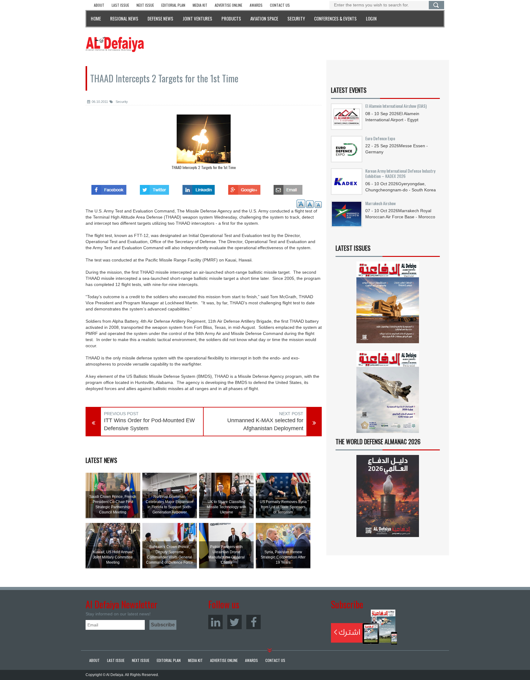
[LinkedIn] (215, 622)
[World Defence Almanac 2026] (388, 496)
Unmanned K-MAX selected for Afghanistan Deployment (265, 424)
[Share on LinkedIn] (198, 188)
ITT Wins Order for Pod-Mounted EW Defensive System (149, 424)
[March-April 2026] (388, 304)
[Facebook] (253, 622)
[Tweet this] (154, 188)
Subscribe (364, 627)
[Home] (115, 44)
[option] (204, 144)
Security (121, 101)
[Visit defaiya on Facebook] (108, 188)
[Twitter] (234, 622)
